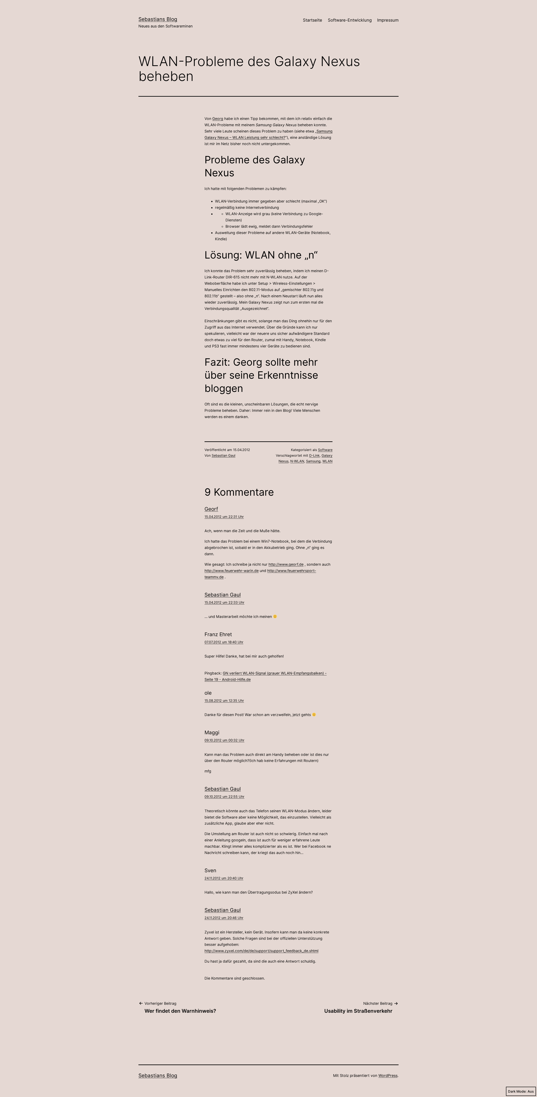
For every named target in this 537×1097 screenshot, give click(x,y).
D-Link (314, 455)
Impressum (388, 20)
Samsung (313, 461)
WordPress (388, 1075)
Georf (211, 509)
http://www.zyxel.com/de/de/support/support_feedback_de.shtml (261, 951)
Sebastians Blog (157, 19)
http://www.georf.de (286, 564)
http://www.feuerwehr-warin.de (232, 570)
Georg (217, 118)
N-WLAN (297, 461)
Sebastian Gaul (223, 455)
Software (325, 450)
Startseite (312, 20)
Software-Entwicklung (350, 20)
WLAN (327, 461)
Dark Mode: (517, 1091)
